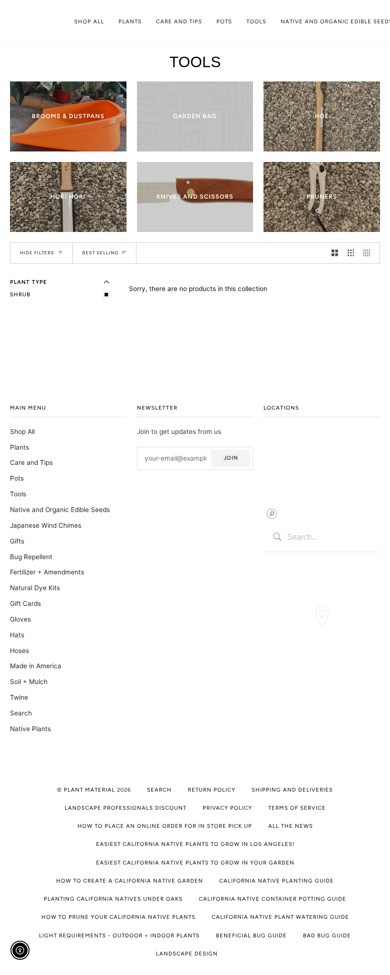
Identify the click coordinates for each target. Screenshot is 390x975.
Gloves (20, 619)
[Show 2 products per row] (335, 253)
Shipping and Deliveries (292, 789)
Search (21, 713)
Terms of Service (297, 807)
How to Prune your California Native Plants (118, 917)
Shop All (22, 431)
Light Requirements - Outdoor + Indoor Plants (119, 935)
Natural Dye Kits (35, 588)
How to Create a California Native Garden (129, 880)
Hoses (19, 650)
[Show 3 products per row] (351, 253)
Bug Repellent (31, 557)
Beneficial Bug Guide (251, 935)
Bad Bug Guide (327, 935)
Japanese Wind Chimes (45, 525)
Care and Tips (31, 462)
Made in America (35, 666)
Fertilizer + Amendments (47, 572)
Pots (17, 478)
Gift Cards (25, 603)
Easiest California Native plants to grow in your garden (195, 862)
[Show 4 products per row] (369, 253)
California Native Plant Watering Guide (280, 917)
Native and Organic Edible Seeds (60, 509)
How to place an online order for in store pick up (165, 826)
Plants (19, 447)
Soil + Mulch (29, 681)
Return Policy (211, 789)
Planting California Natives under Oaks (113, 898)
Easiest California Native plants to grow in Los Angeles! (195, 844)
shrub (20, 294)
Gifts (17, 541)
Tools (18, 494)
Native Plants (30, 729)
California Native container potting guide (272, 898)
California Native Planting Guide (276, 880)
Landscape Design (187, 953)
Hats (17, 635)
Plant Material (89, 789)
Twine (19, 697)
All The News (290, 826)
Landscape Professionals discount (125, 807)
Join (231, 457)
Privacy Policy (227, 807)
